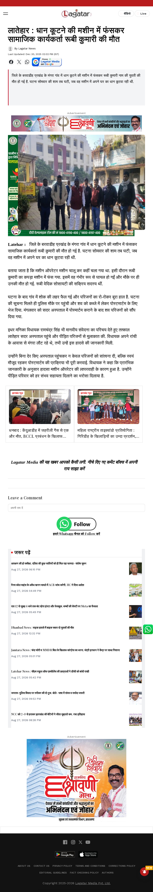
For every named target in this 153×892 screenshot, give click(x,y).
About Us (24, 866)
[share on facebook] (11, 62)
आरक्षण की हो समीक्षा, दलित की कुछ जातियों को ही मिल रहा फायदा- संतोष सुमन (48, 563)
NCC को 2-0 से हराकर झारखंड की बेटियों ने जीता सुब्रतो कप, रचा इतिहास (48, 714)
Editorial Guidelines (53, 872)
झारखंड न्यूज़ (17, 393)
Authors (108, 872)
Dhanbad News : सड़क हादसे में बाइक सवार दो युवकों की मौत (42, 627)
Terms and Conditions (90, 866)
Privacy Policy (62, 866)
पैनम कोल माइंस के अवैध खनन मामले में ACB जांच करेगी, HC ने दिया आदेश (47, 585)
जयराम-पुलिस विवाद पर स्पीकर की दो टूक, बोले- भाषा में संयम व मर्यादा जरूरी (47, 693)
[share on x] (19, 62)
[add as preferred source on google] (47, 62)
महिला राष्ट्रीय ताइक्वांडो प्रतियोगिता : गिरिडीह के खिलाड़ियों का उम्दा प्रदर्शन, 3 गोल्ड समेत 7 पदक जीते (106, 436)
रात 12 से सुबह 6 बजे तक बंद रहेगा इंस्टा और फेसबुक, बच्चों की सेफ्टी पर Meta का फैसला (54, 606)
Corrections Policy (122, 866)
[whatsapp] (27, 62)
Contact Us (42, 866)
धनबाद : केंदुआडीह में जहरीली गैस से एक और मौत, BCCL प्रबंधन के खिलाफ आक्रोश (39, 436)
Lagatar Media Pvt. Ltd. (93, 883)
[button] (5, 13)
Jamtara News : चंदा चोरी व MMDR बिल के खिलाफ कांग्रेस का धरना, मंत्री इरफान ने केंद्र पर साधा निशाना (65, 650)
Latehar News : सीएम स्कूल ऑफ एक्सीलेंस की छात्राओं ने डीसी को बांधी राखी (50, 671)
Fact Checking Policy (84, 872)
